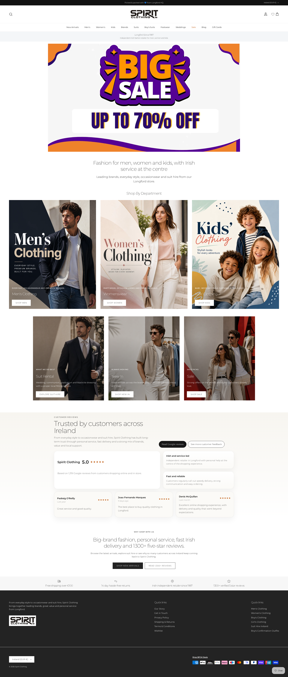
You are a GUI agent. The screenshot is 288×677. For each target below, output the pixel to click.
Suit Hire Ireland (259, 626)
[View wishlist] (272, 14)
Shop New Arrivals (128, 566)
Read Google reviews (173, 444)
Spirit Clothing (21, 667)
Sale (194, 27)
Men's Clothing (259, 608)
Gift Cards (217, 27)
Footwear (165, 27)
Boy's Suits (149, 27)
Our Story (159, 608)
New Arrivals (72, 27)
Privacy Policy (161, 617)
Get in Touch (161, 613)
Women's (100, 27)
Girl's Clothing (258, 622)
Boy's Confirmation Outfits (265, 630)
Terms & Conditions (164, 626)
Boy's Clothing (258, 617)
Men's (87, 27)
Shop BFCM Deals (200, 657)
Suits (136, 27)
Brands (124, 27)
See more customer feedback (206, 444)
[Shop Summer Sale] (144, 98)
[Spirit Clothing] (144, 14)
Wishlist (158, 630)
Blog (204, 27)
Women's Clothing (261, 613)
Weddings (181, 27)
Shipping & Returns (164, 622)
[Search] (11, 14)
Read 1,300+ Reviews (160, 566)
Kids (113, 27)
